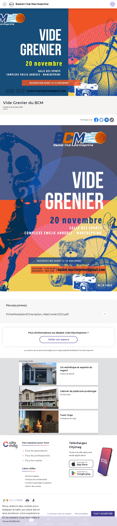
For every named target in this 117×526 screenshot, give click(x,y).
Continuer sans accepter (59, 513)
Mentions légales (32, 476)
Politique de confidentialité (36, 479)
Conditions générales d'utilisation (38, 483)
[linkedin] (106, 120)
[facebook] (96, 120)
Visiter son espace (58, 339)
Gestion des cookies (33, 486)
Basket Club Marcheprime (32, 4)
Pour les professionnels (37, 455)
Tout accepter (102, 513)
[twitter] (101, 120)
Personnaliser (81, 513)
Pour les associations (36, 450)
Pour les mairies (33, 460)
